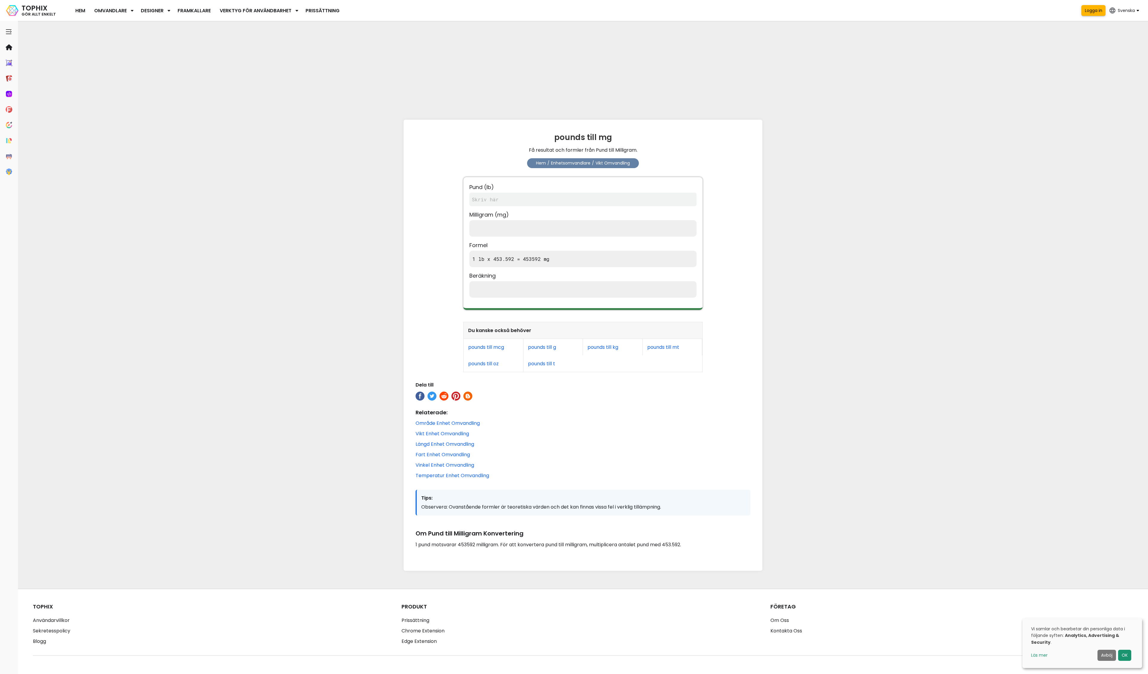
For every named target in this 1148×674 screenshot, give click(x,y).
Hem (80, 10)
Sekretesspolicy (51, 630)
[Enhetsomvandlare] (9, 140)
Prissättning (323, 10)
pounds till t (541, 363)
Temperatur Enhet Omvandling (452, 475)
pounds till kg (602, 347)
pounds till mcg (486, 347)
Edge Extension (419, 641)
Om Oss (779, 620)
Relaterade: (432, 412)
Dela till (424, 384)
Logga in (1093, 10)
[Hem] (9, 47)
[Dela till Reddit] (443, 396)
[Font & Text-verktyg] (9, 109)
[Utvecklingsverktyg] (9, 94)
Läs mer (1039, 655)
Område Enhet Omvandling (448, 423)
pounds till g (542, 347)
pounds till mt (663, 347)
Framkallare (194, 10)
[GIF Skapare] (9, 78)
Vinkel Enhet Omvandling (445, 465)
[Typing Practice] (9, 156)
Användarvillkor (51, 620)
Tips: (427, 498)
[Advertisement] (583, 69)
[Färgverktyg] (9, 125)
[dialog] (1082, 643)
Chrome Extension (423, 630)
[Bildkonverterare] (9, 63)
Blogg (39, 641)
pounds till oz (483, 363)
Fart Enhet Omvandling (443, 454)
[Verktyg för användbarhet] (9, 171)
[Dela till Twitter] (432, 396)
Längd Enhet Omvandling (445, 444)
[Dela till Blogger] (467, 396)
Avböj (1106, 655)
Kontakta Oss (786, 630)
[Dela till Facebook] (420, 396)
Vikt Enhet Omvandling (442, 433)
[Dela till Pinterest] (455, 396)
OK (1125, 655)
